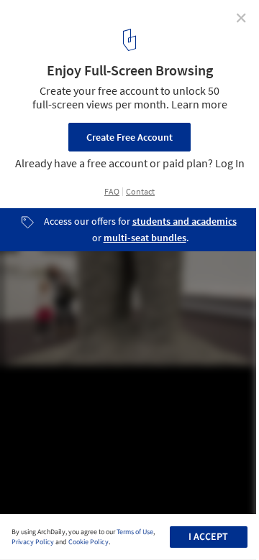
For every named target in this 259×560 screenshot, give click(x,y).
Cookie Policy (88, 542)
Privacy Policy (33, 542)
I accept (208, 537)
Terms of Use (135, 532)
